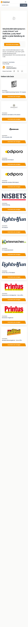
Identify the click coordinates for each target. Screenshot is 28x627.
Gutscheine (11, 62)
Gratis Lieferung (6, 205)
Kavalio (7, 64)
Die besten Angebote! (7, 317)
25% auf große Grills (7, 137)
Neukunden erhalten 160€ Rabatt (10, 182)
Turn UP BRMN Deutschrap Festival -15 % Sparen (14, 92)
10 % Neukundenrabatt (7, 250)
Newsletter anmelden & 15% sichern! (11, 114)
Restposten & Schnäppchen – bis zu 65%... (12, 295)
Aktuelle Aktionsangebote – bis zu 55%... (12, 340)
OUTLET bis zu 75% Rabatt (8, 272)
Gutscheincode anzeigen (12, 44)
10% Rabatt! (5, 227)
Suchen (24, 5)
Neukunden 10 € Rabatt (8, 160)
